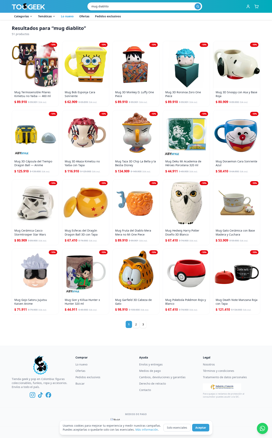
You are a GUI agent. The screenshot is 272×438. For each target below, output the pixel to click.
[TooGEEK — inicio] (28, 6)
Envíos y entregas (151, 364)
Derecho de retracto (152, 383)
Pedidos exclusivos (108, 16)
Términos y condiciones (218, 371)
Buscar (80, 383)
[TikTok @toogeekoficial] (40, 395)
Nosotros (209, 364)
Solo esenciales (177, 427)
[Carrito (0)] (256, 6)
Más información (146, 429)
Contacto (145, 390)
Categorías (21, 16)
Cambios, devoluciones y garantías (162, 377)
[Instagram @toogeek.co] (32, 395)
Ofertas (84, 16)
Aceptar (200, 427)
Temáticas (45, 16)
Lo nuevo (67, 16)
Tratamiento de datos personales (225, 377)
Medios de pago (150, 371)
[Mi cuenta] (248, 6)
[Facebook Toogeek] (48, 395)
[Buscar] (198, 6)
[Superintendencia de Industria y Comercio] (222, 387)
